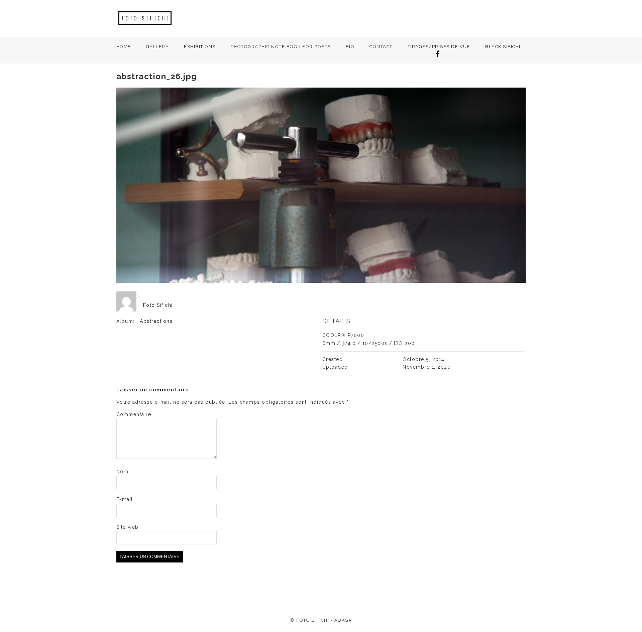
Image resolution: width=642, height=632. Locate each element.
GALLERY (157, 46)
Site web (127, 527)
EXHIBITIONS (200, 46)
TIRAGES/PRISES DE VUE (439, 46)
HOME (123, 46)
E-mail (124, 499)
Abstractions (156, 321)
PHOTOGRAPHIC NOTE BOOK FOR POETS (281, 46)
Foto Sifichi (158, 305)
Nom (122, 471)
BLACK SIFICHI (503, 46)
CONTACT (381, 46)
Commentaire (135, 414)
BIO (350, 46)
